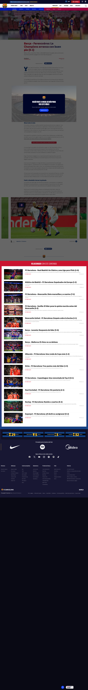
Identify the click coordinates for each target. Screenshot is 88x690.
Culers (26, 5)
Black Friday (45, 482)
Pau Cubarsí (13, 471)
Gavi (22, 469)
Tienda (21, 5)
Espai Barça (66, 5)
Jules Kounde (13, 476)
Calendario (21, 9)
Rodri (23, 482)
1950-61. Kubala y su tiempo (72, 476)
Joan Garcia (3, 471)
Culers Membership (46, 469)
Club (60, 5)
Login (68, 1)
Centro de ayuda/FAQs (60, 493)
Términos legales (30, 493)
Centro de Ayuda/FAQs (47, 478)
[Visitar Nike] (15, 447)
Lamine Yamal (35, 469)
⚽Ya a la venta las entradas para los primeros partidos (24, 1)
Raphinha (34, 471)
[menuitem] (85, 1)
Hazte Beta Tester (45, 480)
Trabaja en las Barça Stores (57, 477)
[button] (62, 687)
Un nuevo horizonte (70, 469)
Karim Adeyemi (35, 476)
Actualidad (14, 9)
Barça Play (32, 5)
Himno (55, 474)
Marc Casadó (24, 474)
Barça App (44, 474)
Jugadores (48, 9)
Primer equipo (55, 5)
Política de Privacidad (37, 493)
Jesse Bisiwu (35, 478)
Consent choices (77, 493)
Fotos (54, 9)
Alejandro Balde (14, 469)
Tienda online (45, 476)
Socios (71, 5)
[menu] (85, 1)
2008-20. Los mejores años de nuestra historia (74, 472)
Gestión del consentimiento (69, 493)
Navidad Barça (45, 484)
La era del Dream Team (71, 474)
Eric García (13, 478)
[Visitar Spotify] (42, 447)
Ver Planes (76, 1)
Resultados (34, 9)
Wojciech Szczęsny (4, 469)
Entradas (27, 9)
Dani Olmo (24, 478)
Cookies (44, 493)
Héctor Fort (13, 480)
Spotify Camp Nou (57, 469)
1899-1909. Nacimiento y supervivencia (74, 478)
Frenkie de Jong (25, 476)
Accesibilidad (48, 493)
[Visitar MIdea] (71, 447)
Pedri (23, 471)
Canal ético (56, 471)
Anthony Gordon (36, 474)
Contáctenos (54, 493)
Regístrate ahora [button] (44, 110)
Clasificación (41, 9)
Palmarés (59, 9)
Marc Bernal (24, 480)
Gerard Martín (13, 474)
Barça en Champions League (72, 480)
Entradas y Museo (14, 5)
